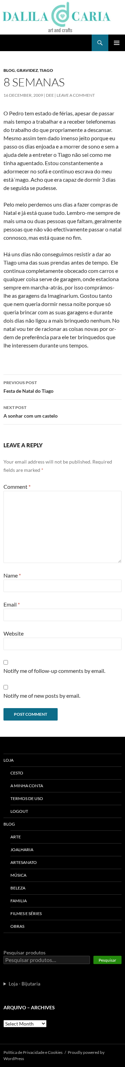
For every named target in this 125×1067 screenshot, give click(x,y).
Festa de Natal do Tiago (28, 387)
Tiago (46, 70)
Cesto (16, 772)
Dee (50, 95)
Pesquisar (107, 960)
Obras (17, 926)
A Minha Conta (26, 785)
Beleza (17, 887)
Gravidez (27, 70)
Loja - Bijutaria (24, 984)
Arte (15, 836)
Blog (9, 70)
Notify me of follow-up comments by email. (54, 670)
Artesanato (23, 862)
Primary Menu (116, 43)
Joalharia (21, 849)
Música (18, 875)
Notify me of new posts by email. (41, 695)
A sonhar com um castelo (30, 412)
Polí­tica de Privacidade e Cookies (32, 1052)
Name (12, 575)
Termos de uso (26, 798)
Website (13, 633)
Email (11, 604)
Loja (8, 760)
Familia (18, 900)
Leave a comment (76, 95)
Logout (19, 811)
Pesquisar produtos (24, 952)
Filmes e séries (26, 913)
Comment (17, 486)
